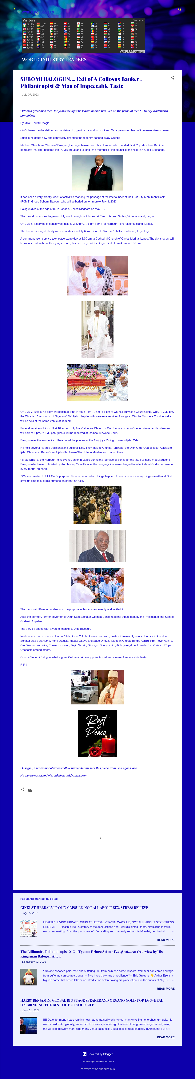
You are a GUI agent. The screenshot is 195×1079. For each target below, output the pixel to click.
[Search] (180, 10)
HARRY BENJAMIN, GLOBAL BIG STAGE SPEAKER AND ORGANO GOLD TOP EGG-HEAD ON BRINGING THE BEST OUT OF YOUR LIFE (92, 1002)
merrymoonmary (106, 1061)
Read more (166, 940)
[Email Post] (30, 791)
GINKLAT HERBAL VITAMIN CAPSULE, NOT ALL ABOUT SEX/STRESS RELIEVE (84, 907)
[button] (172, 78)
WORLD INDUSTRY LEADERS (54, 59)
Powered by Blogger (100, 1054)
